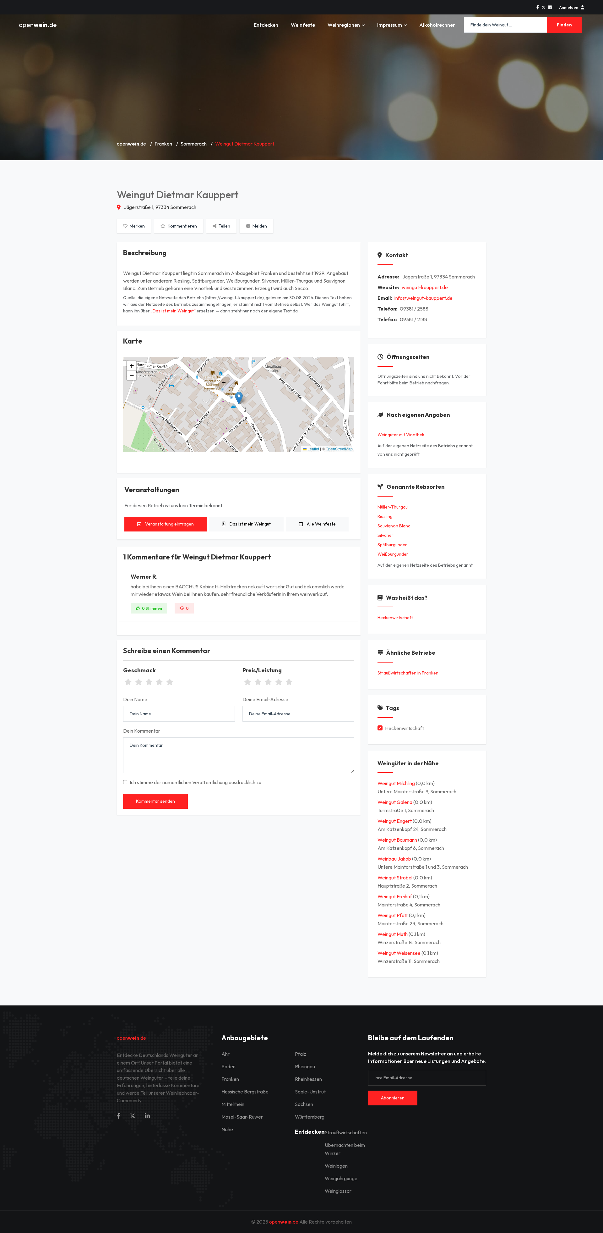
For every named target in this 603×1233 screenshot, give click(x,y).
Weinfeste (303, 25)
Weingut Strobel (395, 877)
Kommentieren (182, 226)
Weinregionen (344, 25)
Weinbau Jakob (395, 859)
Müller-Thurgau (393, 507)
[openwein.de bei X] (543, 7)
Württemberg (309, 1117)
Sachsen (304, 1104)
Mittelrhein (232, 1104)
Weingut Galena (395, 802)
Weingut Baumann (398, 840)
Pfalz (300, 1054)
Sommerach (194, 143)
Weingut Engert (395, 821)
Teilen (224, 226)
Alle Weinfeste (321, 524)
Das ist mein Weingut (250, 524)
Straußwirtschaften (346, 1132)
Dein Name (135, 699)
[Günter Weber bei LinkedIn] (549, 7)
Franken (163, 143)
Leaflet (313, 448)
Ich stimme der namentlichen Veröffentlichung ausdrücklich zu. (196, 782)
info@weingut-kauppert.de (423, 298)
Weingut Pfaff (393, 915)
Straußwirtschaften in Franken (408, 673)
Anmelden (568, 7)
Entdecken (266, 25)
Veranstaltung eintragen (169, 524)
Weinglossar (338, 1191)
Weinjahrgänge (341, 1178)
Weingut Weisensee (399, 953)
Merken (137, 226)
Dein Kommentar (141, 731)
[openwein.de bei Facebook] (537, 7)
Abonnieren (393, 1098)
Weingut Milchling (397, 783)
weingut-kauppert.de (425, 287)
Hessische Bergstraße (245, 1091)
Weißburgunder (393, 554)
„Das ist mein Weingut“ (173, 311)
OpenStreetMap (339, 448)
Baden (228, 1066)
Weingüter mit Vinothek (401, 435)
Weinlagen (336, 1166)
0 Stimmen (151, 608)
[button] (239, 398)
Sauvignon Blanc (394, 526)
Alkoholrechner (437, 25)
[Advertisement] (301, 88)
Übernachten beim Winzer (345, 1149)
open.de (38, 25)
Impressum (389, 25)
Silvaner (386, 535)
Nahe (227, 1129)
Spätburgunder (392, 545)
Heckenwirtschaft (395, 617)
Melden (259, 226)
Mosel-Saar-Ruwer (242, 1117)
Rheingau (305, 1066)
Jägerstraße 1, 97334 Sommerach (159, 207)
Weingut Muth (393, 934)
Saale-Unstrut (310, 1091)
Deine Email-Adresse (265, 699)
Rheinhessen (308, 1079)
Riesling (385, 516)
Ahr (225, 1054)
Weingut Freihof (395, 896)
